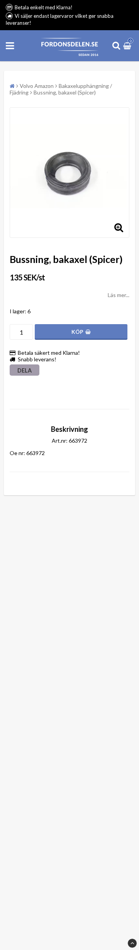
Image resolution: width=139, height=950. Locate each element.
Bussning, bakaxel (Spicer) (65, 92)
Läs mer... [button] (118, 295)
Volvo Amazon (37, 85)
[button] (128, 45)
